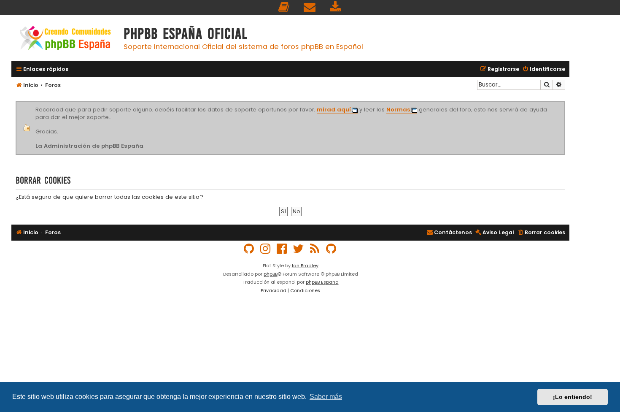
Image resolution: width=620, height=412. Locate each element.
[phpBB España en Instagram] (265, 249)
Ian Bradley (305, 265)
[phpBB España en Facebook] (282, 249)
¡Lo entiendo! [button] (572, 396)
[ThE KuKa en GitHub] (331, 249)
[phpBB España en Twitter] (298, 249)
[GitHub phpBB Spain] (249, 249)
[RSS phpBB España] (315, 249)
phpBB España (322, 282)
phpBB (271, 274)
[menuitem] (284, 7)
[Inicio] (65, 39)
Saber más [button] (326, 396)
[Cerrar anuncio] (564, 103)
